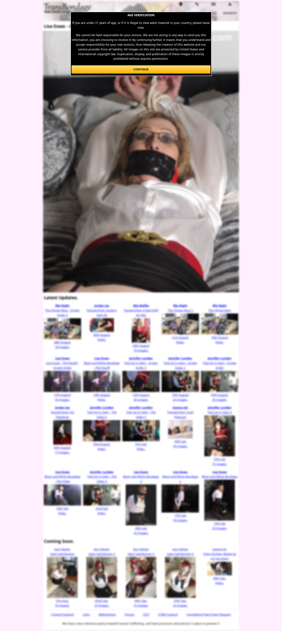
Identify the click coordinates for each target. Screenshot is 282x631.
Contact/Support (62, 614)
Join (213, 13)
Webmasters (107, 614)
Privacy (129, 614)
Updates (197, 13)
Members (230, 13)
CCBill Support (168, 614)
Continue (141, 69)
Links (86, 614)
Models (180, 13)
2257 (146, 614)
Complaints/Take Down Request (209, 614)
